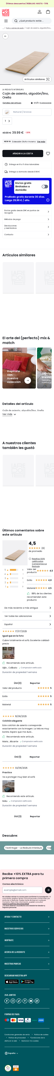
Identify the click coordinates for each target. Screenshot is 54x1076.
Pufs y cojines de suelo (15, 28)
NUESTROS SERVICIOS (13, 928)
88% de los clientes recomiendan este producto (39, 596)
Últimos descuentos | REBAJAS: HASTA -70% (27, 3)
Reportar (35, 683)
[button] (48, 11)
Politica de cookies (41, 1035)
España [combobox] (11, 1053)
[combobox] (27, 609)
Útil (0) (18, 683)
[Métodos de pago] (48, 219)
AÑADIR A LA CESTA (23, 153)
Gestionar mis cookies (30, 1041)
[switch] (31, 187)
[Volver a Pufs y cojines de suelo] (5, 36)
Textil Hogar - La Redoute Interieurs (23, 847)
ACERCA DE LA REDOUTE (14, 952)
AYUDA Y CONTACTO (12, 916)
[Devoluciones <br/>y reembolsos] (48, 227)
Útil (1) (17, 756)
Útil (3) (18, 816)
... (3, 28)
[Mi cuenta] (39, 11)
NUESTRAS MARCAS (12, 963)
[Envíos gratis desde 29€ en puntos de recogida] (48, 211)
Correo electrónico (13, 884)
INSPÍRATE (9, 940)
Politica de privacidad (17, 1038)
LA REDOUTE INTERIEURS (13, 89)
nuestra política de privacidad (15, 904)
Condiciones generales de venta (17, 1035)
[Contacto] (48, 234)
